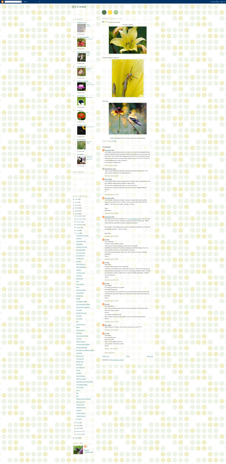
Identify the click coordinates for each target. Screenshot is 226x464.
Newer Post (105, 356)
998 (77, 396)
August (79, 227)
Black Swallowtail (81, 267)
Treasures (79, 275)
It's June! (78, 419)
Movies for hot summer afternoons (89, 157)
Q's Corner (79, 6)
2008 (76, 211)
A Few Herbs (80, 387)
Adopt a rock (80, 356)
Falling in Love (81, 22)
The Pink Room (80, 273)
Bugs (77, 287)
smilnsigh (108, 198)
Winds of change (81, 379)
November (80, 219)
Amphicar (79, 238)
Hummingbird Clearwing (83, 307)
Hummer (78, 410)
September (80, 224)
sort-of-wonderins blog (133, 218)
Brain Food (89, 97)
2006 (76, 438)
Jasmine (78, 270)
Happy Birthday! (80, 376)
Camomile (79, 353)
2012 (76, 199)
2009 (76, 208)
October (79, 222)
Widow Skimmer (80, 341)
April (78, 425)
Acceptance (89, 39)
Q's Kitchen (81, 95)
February (79, 431)
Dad (77, 321)
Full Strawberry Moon (82, 235)
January (79, 434)
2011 (76, 202)
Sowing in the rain (81, 313)
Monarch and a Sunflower (83, 399)
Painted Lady (80, 361)
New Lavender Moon (82, 336)
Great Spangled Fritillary (83, 304)
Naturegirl (108, 150)
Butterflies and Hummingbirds (84, 381)
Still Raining (79, 244)
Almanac (80, 110)
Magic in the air (80, 402)
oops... (78, 390)
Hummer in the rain (81, 247)
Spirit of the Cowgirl (83, 52)
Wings (78, 327)
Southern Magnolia (81, 347)
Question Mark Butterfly (83, 344)
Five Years (79, 318)
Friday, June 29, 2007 (111, 165)
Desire (78, 370)
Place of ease (80, 284)
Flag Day (78, 338)
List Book (79, 316)
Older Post (150, 356)
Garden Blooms (80, 413)
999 (77, 393)
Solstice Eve (79, 295)
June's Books (90, 126)
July (87, 112)
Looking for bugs (81, 241)
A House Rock (80, 404)
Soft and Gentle (80, 250)
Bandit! (78, 298)
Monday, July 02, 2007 (111, 348)
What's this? (79, 278)
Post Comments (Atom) (117, 360)
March (79, 428)
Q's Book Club (81, 125)
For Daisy (79, 310)
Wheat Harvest (80, 330)
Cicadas (78, 261)
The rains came (80, 252)
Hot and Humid (80, 324)
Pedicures (79, 333)
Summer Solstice (81, 290)
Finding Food (80, 258)
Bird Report (79, 364)
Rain (77, 281)
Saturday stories (81, 407)
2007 (76, 214)
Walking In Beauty (82, 81)
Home (128, 356)
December (80, 216)
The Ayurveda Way (83, 37)
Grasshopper (80, 293)
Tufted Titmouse (81, 416)
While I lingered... (81, 264)
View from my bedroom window (85, 350)
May (78, 422)
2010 (76, 205)
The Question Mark (81, 384)
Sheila (107, 179)
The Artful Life (81, 66)
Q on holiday (81, 139)
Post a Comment (109, 352)
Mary (106, 325)
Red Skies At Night (81, 301)
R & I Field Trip (80, 367)
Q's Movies (80, 154)
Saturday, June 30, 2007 (112, 175)
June (78, 233)
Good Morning (80, 255)
